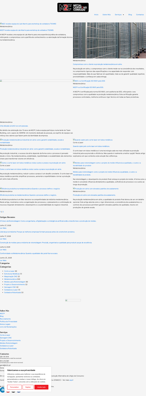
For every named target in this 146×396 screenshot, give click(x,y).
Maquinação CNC (10, 276)
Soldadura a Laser (11, 290)
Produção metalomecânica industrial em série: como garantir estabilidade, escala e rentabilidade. (35, 149)
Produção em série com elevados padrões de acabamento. (94, 195)
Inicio (96, 15)
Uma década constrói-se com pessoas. (14, 126)
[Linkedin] (2, 390)
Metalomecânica (10, 279)
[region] (27, 379)
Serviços (118, 15)
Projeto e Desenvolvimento (14, 284)
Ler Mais (3, 228)
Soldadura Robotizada (12, 292)
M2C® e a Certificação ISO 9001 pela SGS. (88, 87)
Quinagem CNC (10, 287)
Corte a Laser (9, 271)
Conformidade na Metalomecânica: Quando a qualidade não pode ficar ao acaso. (29, 253)
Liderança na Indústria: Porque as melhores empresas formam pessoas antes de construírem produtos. (37, 232)
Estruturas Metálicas (12, 274)
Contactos (140, 15)
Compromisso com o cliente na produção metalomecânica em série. (97, 64)
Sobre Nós (107, 15)
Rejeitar (28, 387)
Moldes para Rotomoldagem (14, 282)
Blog (130, 15)
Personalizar (14, 387)
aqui (71, 380)
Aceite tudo (41, 387)
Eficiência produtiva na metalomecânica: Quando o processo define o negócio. (28, 195)
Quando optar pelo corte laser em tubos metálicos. (91, 146)
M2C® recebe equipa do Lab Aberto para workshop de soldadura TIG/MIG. (27, 30)
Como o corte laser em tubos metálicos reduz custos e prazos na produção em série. (31, 169)
